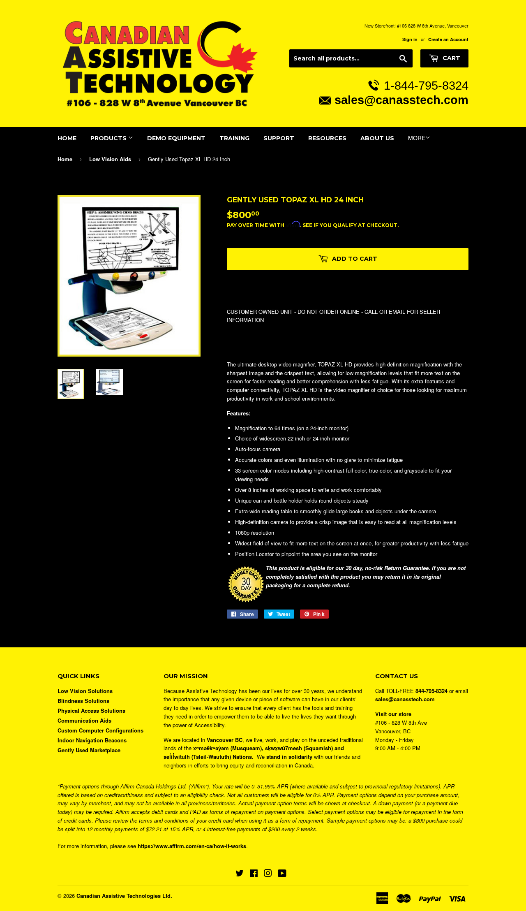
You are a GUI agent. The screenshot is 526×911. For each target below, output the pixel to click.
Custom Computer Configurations (100, 730)
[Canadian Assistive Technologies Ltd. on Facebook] (253, 874)
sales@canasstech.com (401, 100)
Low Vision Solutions (85, 691)
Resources (327, 138)
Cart (450, 58)
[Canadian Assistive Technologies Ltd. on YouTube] (282, 874)
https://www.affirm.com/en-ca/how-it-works (192, 846)
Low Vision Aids (110, 159)
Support (278, 138)
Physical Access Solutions (91, 710)
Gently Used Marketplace (89, 750)
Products (109, 138)
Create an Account (448, 39)
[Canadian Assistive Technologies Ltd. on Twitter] (239, 874)
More (416, 138)
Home (67, 138)
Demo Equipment (176, 138)
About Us (377, 138)
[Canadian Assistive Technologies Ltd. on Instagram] (268, 874)
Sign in (410, 39)
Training (234, 138)
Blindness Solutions (83, 701)
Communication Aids (84, 720)
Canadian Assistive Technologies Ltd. (124, 895)
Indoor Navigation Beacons (92, 740)
